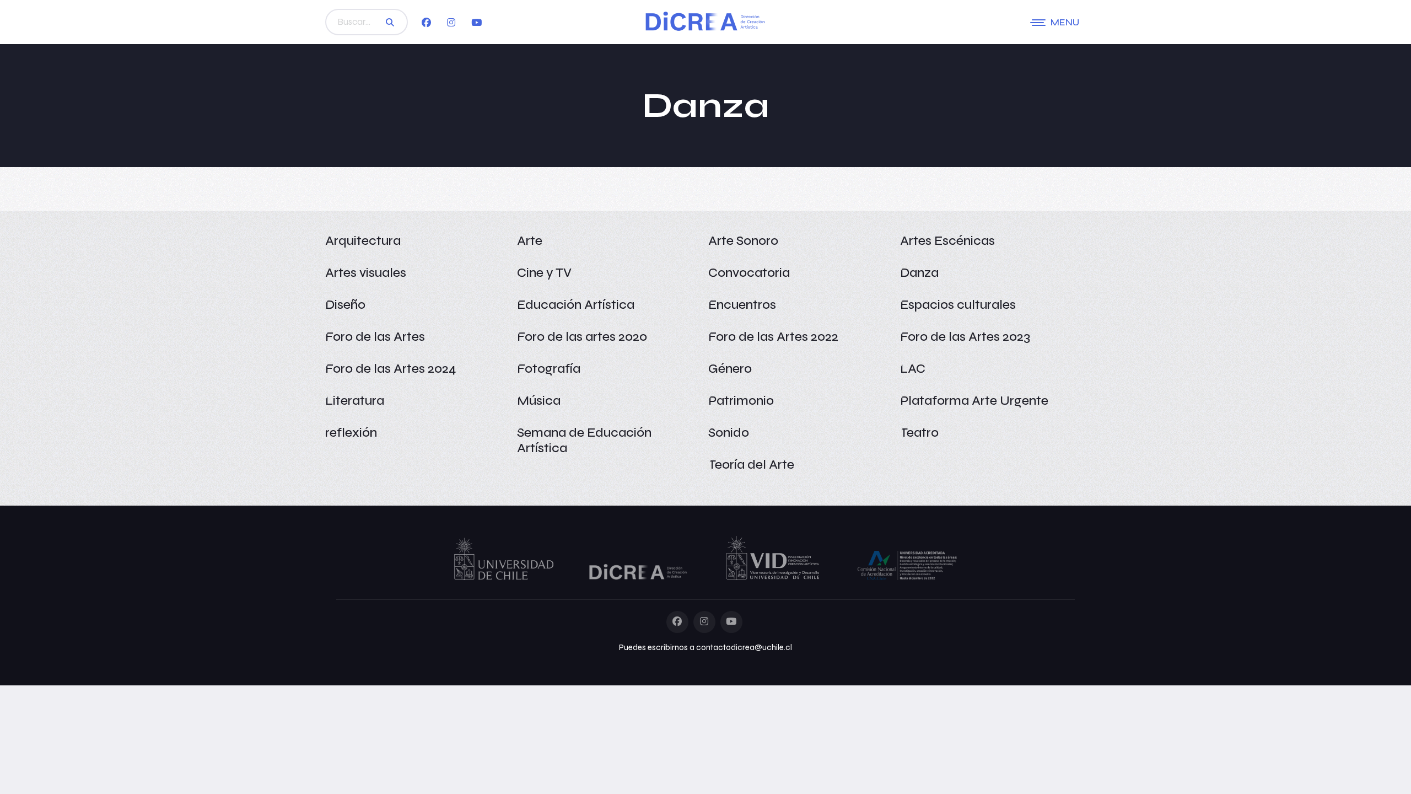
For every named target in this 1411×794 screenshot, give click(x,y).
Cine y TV (544, 272)
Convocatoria (749, 272)
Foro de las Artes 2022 (773, 336)
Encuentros (742, 304)
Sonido (728, 432)
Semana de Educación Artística (584, 440)
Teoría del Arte (751, 464)
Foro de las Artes (375, 336)
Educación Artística (575, 304)
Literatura (354, 400)
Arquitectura (363, 240)
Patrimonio (741, 400)
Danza (919, 272)
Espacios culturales (958, 304)
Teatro (919, 432)
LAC (912, 368)
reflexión (351, 432)
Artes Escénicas (947, 240)
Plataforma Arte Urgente (974, 400)
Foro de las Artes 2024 (390, 368)
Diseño (345, 304)
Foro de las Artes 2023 (965, 336)
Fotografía (548, 368)
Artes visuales (365, 272)
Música (539, 400)
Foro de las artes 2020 (582, 336)
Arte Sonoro (743, 240)
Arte (529, 240)
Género (730, 368)
